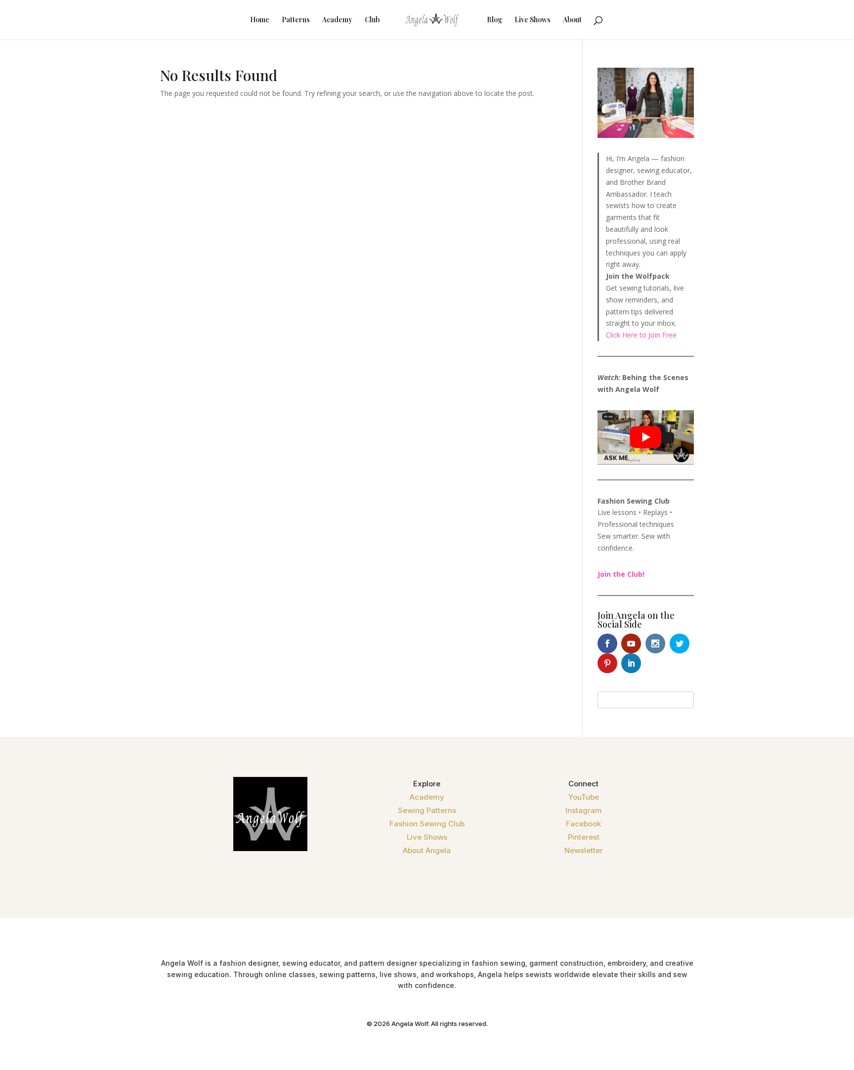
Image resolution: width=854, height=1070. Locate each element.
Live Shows (532, 20)
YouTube (583, 797)
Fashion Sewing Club (427, 823)
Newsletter (583, 850)
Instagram (583, 810)
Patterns (296, 20)
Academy (337, 20)
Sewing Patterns (427, 810)
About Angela (427, 850)
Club (372, 20)
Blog (494, 20)
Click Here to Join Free (641, 335)
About (572, 20)
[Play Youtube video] (646, 437)
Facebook (583, 823)
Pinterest (583, 837)
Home (259, 20)
